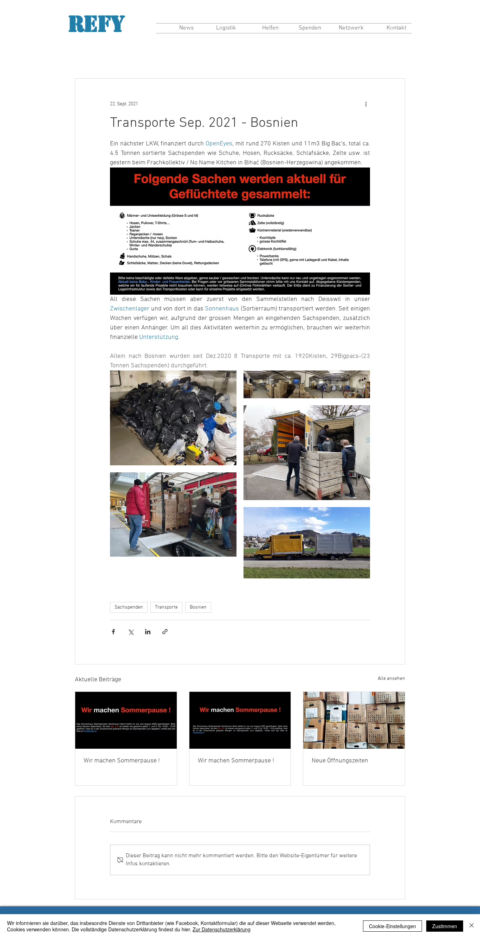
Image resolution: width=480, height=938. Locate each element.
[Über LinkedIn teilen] (147, 631)
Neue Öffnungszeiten (340, 761)
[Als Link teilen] (165, 631)
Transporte (166, 607)
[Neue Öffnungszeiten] (354, 720)
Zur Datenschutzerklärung (222, 929)
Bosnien (198, 607)
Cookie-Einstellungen (392, 926)
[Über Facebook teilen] (113, 631)
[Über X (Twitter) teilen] (130, 631)
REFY (96, 24)
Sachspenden (129, 607)
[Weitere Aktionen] (366, 104)
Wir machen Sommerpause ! (122, 761)
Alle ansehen (391, 679)
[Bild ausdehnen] (173, 417)
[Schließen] (471, 926)
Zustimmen (444, 926)
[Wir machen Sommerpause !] (126, 720)
